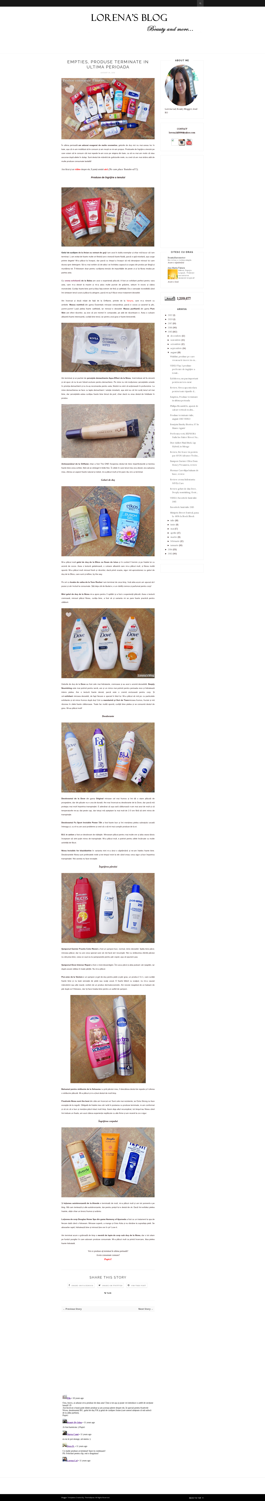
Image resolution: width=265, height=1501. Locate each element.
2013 (170, 553)
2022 (170, 315)
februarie (175, 541)
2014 (170, 549)
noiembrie (175, 340)
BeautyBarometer (176, 257)
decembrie (175, 336)
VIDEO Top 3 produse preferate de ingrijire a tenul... (182, 369)
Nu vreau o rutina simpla (179, 260)
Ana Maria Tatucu (176, 268)
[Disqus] (108, 1356)
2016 (170, 327)
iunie (172, 524)
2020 (170, 319)
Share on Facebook (82, 1285)
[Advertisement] (132, 46)
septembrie (176, 348)
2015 (170, 331)
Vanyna (130, 301)
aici (106, 169)
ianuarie (174, 545)
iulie (172, 520)
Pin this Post (138, 1285)
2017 (170, 323)
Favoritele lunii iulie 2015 (182, 507)
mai (172, 528)
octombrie (175, 344)
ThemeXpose (90, 1497)
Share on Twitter (112, 1285)
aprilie (173, 533)
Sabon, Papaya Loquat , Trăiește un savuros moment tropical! (186, 274)
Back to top (195, 1498)
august (173, 352)
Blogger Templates (68, 1497)
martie (173, 537)
